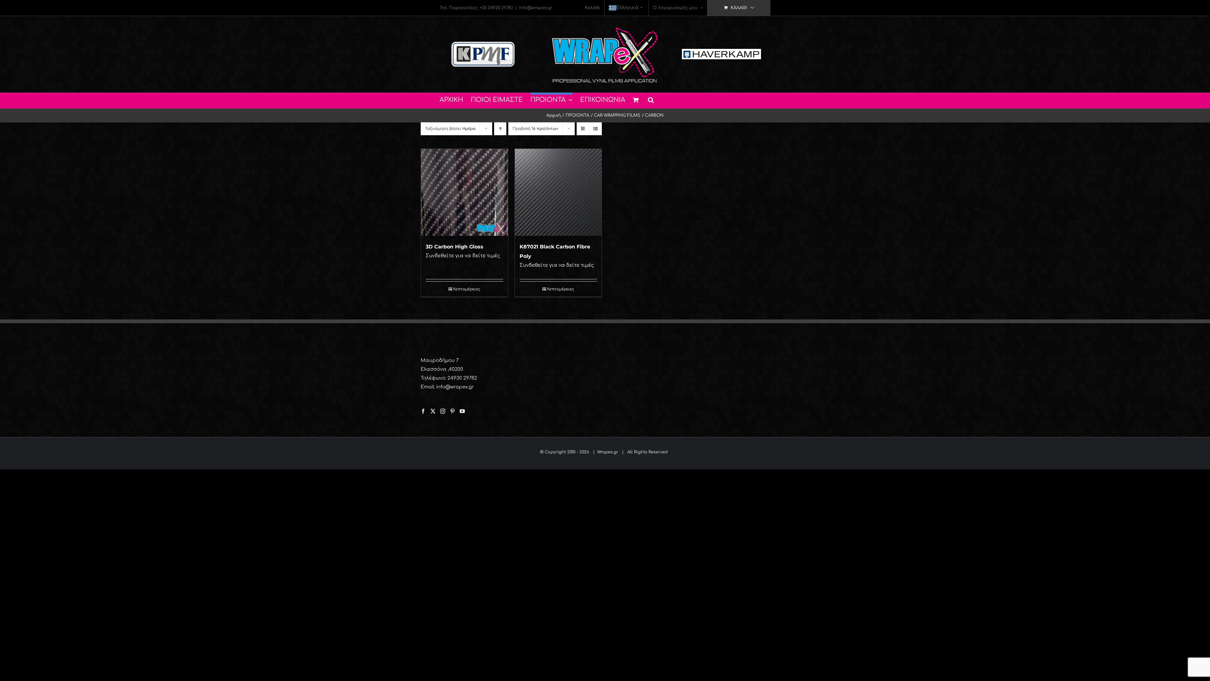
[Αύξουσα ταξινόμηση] (500, 128)
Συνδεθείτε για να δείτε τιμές (463, 256)
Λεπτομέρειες (466, 289)
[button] (651, 99)
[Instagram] (442, 411)
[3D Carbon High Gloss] (464, 192)
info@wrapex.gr (535, 8)
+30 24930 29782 (496, 8)
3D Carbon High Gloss (454, 247)
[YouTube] (462, 411)
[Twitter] (432, 411)
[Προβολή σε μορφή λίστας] (595, 129)
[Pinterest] (452, 411)
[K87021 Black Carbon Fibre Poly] (558, 192)
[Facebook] (423, 411)
